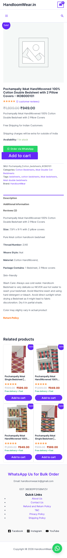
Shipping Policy (37, 518)
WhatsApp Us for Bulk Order (33, 474)
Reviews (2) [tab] (10, 210)
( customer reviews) (27, 101)
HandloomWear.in (19, 4)
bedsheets (14, 176)
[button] (62, 16)
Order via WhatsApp (22, 148)
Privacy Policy (37, 514)
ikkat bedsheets (49, 176)
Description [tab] (10, 198)
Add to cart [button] (18, 397)
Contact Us (37, 502)
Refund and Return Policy (37, 506)
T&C (37, 510)
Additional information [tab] (16, 204)
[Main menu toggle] (6, 16)
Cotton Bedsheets (25, 169)
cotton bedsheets (30, 176)
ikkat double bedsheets (15, 180)
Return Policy (11, 317)
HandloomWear (18, 183)
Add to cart (20, 155)
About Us (37, 498)
